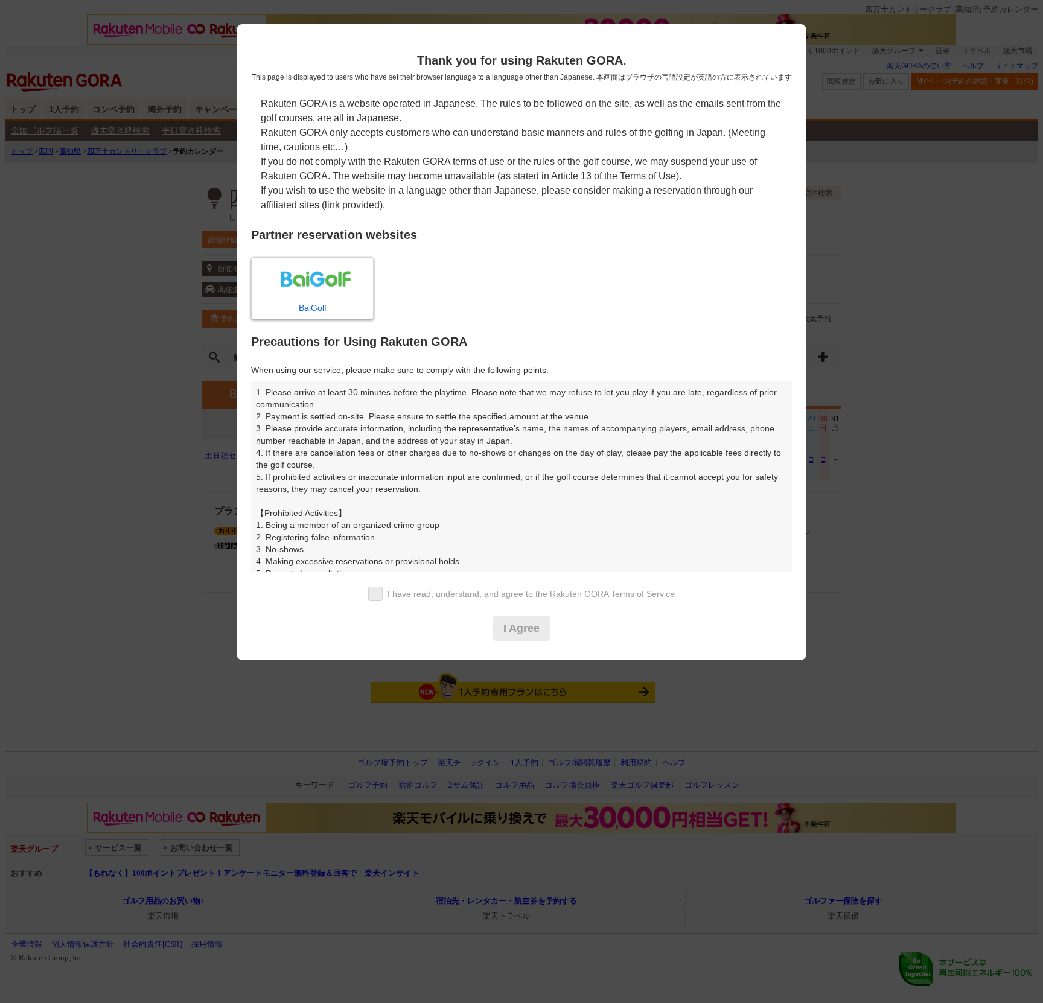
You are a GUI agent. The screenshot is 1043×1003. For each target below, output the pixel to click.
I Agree (521, 628)
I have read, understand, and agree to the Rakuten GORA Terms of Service (531, 594)
